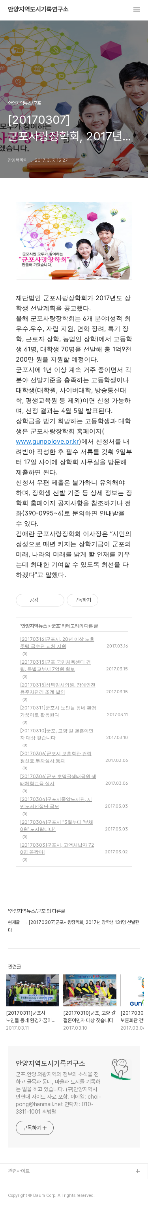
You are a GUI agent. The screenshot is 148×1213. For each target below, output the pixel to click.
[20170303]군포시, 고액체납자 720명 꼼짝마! (57, 848)
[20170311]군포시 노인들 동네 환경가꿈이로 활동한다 (58, 711)
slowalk (17, 1197)
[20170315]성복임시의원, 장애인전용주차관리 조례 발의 (58, 688)
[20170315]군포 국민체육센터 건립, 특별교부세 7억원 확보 (55, 665)
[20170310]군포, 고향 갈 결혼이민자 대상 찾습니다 (57, 734)
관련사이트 (19, 1171)
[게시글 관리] (55, 600)
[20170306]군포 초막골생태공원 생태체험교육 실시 (58, 779)
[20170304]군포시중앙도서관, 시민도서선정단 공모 (56, 802)
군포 (55, 626)
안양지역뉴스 (34, 626)
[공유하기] (46, 600)
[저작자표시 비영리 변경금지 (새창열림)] (109, 600)
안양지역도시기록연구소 (38, 9)
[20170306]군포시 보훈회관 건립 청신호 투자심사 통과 (56, 756)
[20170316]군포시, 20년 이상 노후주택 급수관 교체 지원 (57, 642)
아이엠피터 (19, 1184)
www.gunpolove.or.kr (47, 441)
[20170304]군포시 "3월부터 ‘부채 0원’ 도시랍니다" (56, 825)
